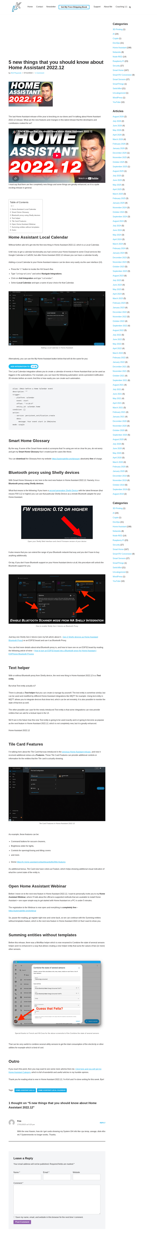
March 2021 (118, 408)
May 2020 (117, 453)
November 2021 (120, 371)
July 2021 (117, 389)
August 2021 (118, 385)
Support (97, 7)
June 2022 (117, 339)
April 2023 (117, 294)
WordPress (117, 98)
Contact (39, 7)
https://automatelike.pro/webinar (22, 911)
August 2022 (118, 330)
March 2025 (118, 194)
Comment (18, 1183)
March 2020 (118, 462)
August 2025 (118, 171)
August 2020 (118, 439)
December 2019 (120, 476)
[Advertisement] (57, 39)
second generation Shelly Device (63, 490)
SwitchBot (117, 88)
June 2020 (117, 448)
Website (76, 1172)
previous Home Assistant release (76, 752)
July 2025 (117, 176)
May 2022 (117, 344)
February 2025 (119, 198)
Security (116, 66)
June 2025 (117, 180)
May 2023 (117, 289)
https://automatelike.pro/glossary (66, 459)
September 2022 (120, 326)
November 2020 (120, 426)
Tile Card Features (19, 221)
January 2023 (119, 308)
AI (114, 34)
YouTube (117, 102)
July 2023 (117, 280)
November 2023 (120, 262)
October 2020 (118, 430)
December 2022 (120, 312)
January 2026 (119, 148)
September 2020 (120, 435)
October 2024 (118, 212)
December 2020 (120, 421)
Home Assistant (119, 48)
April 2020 (117, 458)
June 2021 (117, 394)
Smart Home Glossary (20, 212)
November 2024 (120, 208)
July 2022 (117, 335)
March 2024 (118, 244)
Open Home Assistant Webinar (24, 224)
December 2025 (120, 153)
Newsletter (51, 7)
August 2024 (118, 221)
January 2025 (119, 203)
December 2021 (120, 367)
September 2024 (120, 217)
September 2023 (120, 271)
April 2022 (117, 348)
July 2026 (117, 121)
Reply (102, 1123)
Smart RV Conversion (122, 75)
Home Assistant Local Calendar (24, 209)
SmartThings (118, 84)
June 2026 (117, 126)
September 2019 (120, 489)
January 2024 (119, 253)
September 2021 (120, 380)
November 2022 (120, 317)
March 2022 (118, 353)
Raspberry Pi (118, 61)
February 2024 (119, 248)
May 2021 (117, 398)
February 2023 (119, 303)
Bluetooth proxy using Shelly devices (26, 215)
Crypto (115, 38)
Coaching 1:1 (121, 7)
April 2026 (117, 135)
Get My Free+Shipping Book (74, 7)
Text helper (16, 218)
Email (46, 1172)
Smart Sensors (119, 79)
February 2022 (119, 358)
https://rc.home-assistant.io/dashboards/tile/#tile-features (41, 862)
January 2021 (119, 417)
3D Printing (118, 29)
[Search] (130, 7)
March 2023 (118, 298)
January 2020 (119, 471)
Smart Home (118, 70)
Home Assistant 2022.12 (25, 1090)
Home (30, 7)
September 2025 (120, 167)
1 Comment (39, 73)
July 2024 (117, 226)
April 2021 (117, 403)
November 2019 (120, 480)
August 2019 (118, 494)
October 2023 (118, 267)
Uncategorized (119, 93)
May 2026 (117, 130)
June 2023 (117, 285)
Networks (117, 52)
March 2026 (118, 139)
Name (16, 1172)
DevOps (116, 43)
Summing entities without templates (25, 227)
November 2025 (120, 157)
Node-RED (117, 57)
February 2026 (119, 144)
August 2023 (118, 276)
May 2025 (117, 185)
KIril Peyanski (16, 73)
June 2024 (117, 230)
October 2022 (118, 321)
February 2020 (119, 467)
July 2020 (117, 444)
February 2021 (119, 412)
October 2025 (118, 162)
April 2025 (117, 189)
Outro (14, 230)
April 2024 (117, 239)
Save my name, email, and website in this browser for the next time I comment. (49, 1217)
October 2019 (118, 485)
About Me (108, 7)
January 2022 (119, 362)
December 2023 (120, 258)
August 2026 (118, 117)
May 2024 (117, 235)
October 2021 (118, 376)
